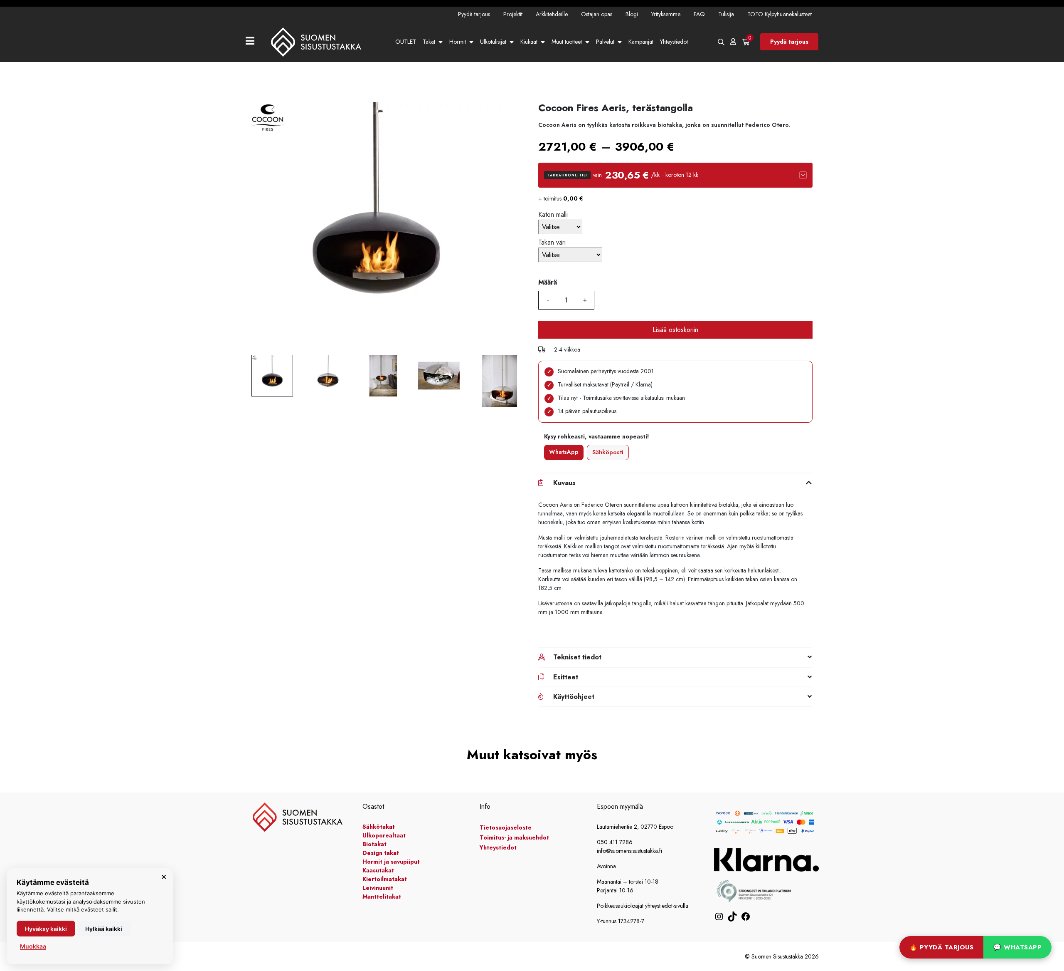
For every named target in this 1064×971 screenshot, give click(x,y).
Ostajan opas (596, 14)
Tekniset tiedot (577, 657)
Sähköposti (607, 452)
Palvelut (605, 41)
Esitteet (565, 677)
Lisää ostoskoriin (675, 329)
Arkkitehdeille (552, 14)
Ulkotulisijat (493, 41)
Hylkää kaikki (103, 928)
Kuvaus (564, 482)
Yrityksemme (665, 14)
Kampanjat (640, 41)
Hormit (457, 41)
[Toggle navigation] (253, 42)
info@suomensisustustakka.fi (629, 851)
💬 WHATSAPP (1017, 947)
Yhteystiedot (674, 41)
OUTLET (405, 41)
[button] (675, 175)
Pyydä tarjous (474, 14)
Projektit (512, 14)
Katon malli (553, 214)
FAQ (699, 14)
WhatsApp (564, 452)
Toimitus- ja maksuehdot (514, 837)
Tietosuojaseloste (506, 827)
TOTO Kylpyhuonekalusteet (779, 14)
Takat (429, 41)
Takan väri (552, 242)
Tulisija (726, 14)
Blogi (632, 14)
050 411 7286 (615, 842)
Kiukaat (528, 41)
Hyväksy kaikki (46, 928)
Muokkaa (33, 946)
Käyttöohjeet (573, 696)
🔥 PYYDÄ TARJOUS (941, 947)
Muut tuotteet (567, 41)
